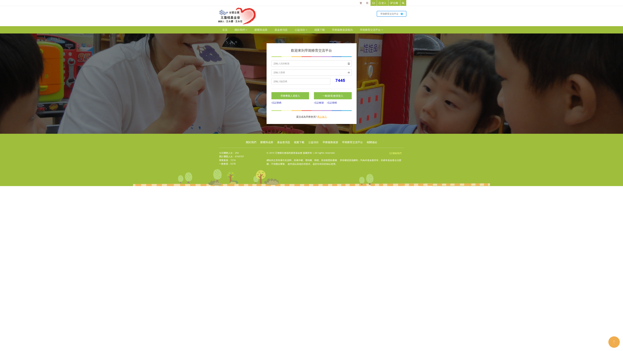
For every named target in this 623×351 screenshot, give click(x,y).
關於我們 (240, 30)
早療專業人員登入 (290, 95)
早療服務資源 (330, 142)
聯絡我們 (397, 153)
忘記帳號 (319, 102)
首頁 (224, 30)
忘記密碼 (276, 102)
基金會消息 (281, 30)
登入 (383, 3)
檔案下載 (319, 30)
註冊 (395, 3)
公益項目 (300, 30)
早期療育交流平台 (389, 13)
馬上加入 (322, 116)
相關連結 (372, 142)
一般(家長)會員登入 (332, 95)
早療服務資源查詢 (342, 30)
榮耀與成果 (260, 30)
